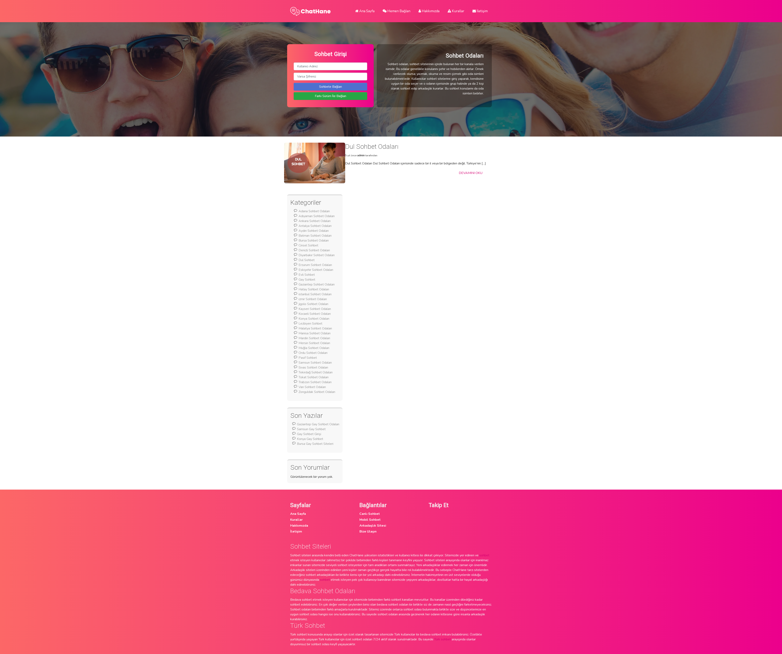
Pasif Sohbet (308, 357)
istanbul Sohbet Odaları (315, 294)
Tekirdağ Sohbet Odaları (316, 372)
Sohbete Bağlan (330, 86)
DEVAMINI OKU (470, 173)
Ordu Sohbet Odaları (313, 353)
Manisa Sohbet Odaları (315, 333)
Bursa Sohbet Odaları (314, 240)
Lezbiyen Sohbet (310, 323)
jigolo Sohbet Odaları (313, 304)
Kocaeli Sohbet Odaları (315, 314)
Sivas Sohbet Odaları (313, 367)
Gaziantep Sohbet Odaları (317, 284)
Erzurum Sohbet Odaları (315, 265)
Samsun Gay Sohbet (311, 429)
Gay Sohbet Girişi (309, 434)
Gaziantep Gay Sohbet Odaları (318, 424)
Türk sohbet (442, 639)
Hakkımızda (430, 11)
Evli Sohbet (307, 274)
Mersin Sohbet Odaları (314, 343)
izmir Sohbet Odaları (313, 299)
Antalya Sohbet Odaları (315, 226)
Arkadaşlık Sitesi (372, 525)
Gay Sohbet (307, 279)
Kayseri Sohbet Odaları (315, 309)
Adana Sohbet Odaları (314, 211)
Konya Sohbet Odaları (314, 318)
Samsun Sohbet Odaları (315, 362)
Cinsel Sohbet (308, 245)
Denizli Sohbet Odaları (314, 250)
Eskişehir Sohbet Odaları (316, 270)
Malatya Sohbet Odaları (315, 328)
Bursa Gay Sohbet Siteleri (315, 444)
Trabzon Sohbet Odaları (315, 382)
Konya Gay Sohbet (310, 439)
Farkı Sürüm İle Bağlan (330, 96)
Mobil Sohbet (370, 519)
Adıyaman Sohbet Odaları (317, 216)
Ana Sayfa (366, 11)
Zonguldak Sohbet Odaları (317, 392)
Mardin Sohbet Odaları (314, 338)
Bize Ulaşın (368, 531)
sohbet (484, 555)
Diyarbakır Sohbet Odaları (317, 255)
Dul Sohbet (307, 260)
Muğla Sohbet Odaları (314, 348)
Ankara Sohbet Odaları (315, 221)
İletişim (482, 11)
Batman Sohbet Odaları (315, 235)
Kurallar (457, 11)
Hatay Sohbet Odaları (314, 289)
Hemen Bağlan (398, 11)
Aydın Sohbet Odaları (314, 231)
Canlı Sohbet (369, 514)
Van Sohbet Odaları (312, 387)
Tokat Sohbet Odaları (313, 377)
